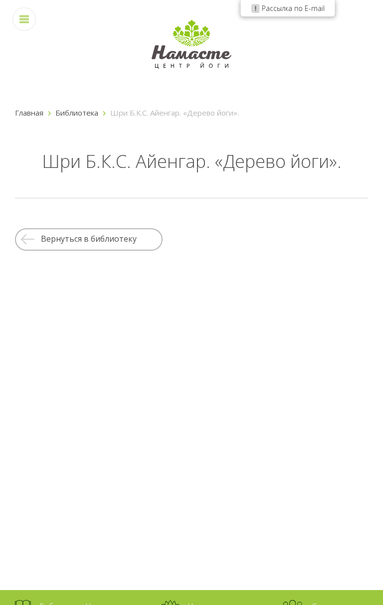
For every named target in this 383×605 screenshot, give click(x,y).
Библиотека (76, 113)
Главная (29, 113)
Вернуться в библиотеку (89, 238)
